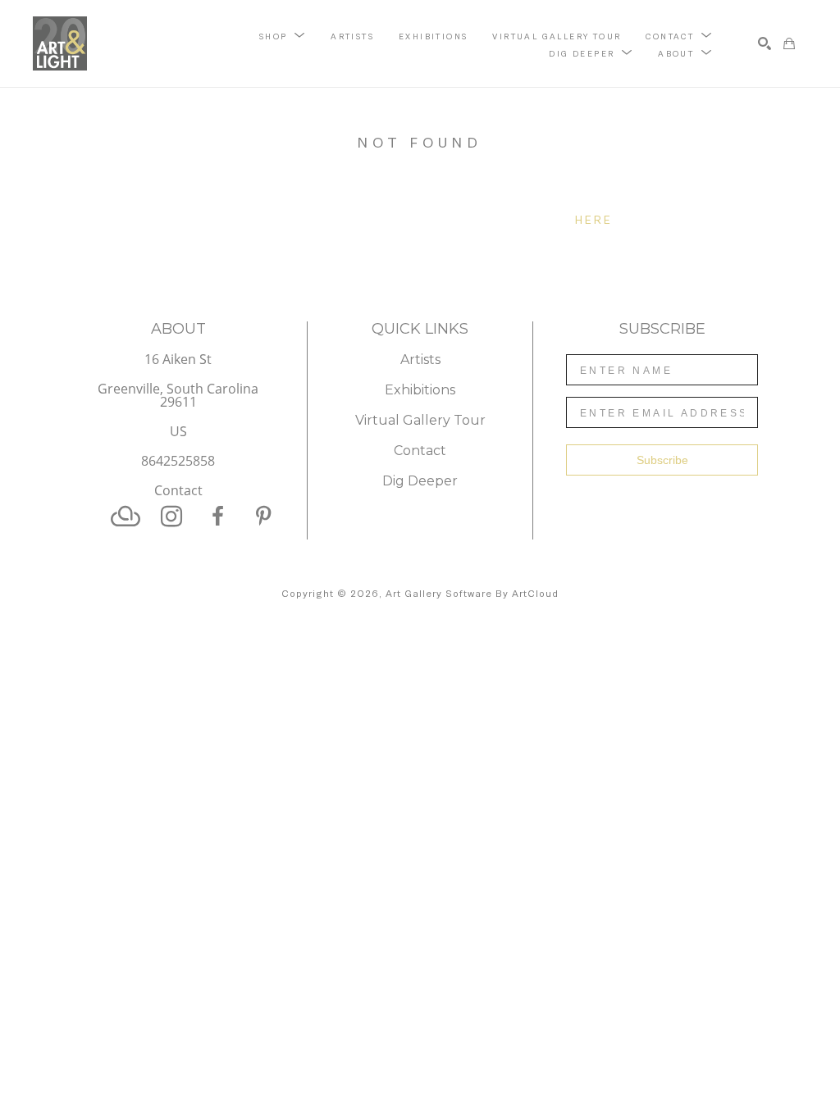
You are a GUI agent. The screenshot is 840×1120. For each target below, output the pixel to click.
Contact (178, 490)
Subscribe (662, 460)
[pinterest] (263, 516)
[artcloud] (125, 516)
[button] (282, 35)
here (594, 219)
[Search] (764, 43)
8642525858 (178, 462)
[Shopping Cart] (789, 43)
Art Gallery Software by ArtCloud (472, 593)
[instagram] (171, 516)
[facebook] (217, 516)
